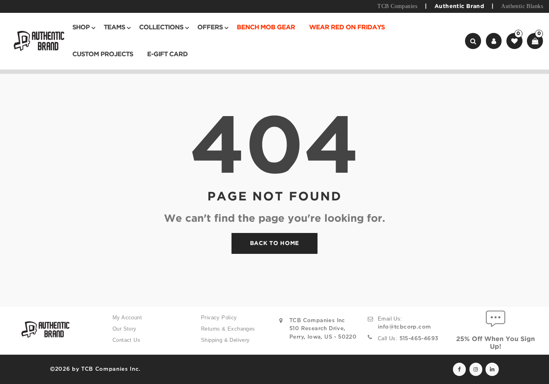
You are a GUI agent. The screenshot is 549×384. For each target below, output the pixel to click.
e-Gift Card (167, 54)
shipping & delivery (225, 340)
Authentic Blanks (522, 6)
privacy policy (219, 318)
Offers (210, 28)
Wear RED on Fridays (347, 28)
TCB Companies (397, 6)
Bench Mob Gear (266, 28)
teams (114, 28)
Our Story (125, 329)
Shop (81, 28)
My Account (127, 318)
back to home (274, 243)
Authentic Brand (459, 6)
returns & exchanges (228, 329)
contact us (126, 340)
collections (161, 28)
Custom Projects (102, 54)
